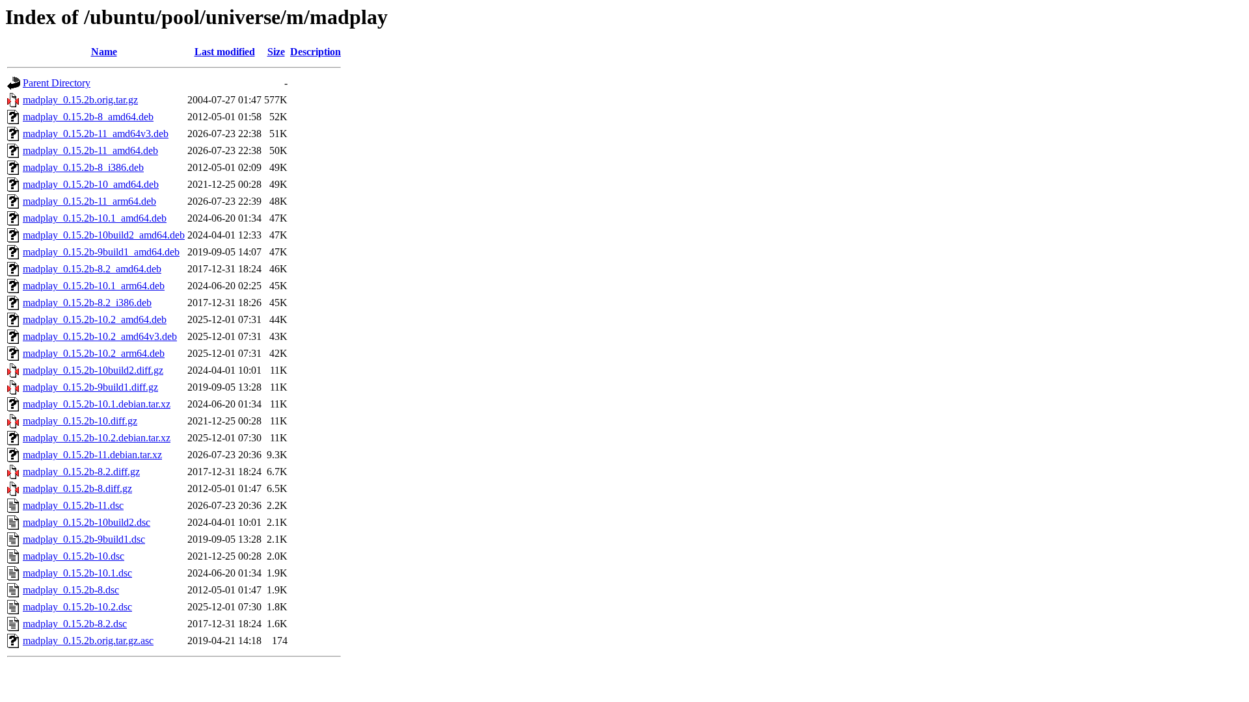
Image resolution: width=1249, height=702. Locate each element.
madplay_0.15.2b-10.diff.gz (80, 420)
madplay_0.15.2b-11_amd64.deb (90, 150)
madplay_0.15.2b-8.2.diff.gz (81, 471)
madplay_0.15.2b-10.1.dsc (77, 572)
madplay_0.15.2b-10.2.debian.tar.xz (96, 437)
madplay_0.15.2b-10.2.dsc (77, 606)
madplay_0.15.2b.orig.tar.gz (80, 99)
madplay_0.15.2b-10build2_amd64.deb (104, 234)
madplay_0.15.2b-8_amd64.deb (88, 116)
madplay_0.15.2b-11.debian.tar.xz (92, 454)
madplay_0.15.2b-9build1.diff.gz (90, 387)
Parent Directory (56, 82)
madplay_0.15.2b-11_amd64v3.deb (95, 133)
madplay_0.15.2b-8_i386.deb (83, 167)
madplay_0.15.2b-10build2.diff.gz (93, 370)
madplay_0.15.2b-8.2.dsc (75, 623)
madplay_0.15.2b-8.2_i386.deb (87, 302)
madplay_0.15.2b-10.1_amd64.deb (95, 218)
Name (104, 51)
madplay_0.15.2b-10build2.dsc (86, 522)
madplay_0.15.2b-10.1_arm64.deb (94, 285)
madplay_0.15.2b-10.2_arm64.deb (94, 353)
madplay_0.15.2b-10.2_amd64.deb (95, 319)
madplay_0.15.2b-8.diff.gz (77, 488)
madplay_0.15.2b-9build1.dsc (84, 539)
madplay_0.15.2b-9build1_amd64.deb (101, 251)
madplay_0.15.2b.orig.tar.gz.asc (88, 640)
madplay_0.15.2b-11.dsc (73, 505)
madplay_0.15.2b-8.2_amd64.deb (92, 268)
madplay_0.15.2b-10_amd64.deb (91, 184)
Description (315, 51)
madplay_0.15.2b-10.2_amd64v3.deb (100, 336)
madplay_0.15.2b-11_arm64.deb (89, 201)
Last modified (225, 51)
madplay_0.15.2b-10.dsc (73, 556)
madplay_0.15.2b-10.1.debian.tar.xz (96, 404)
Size (276, 51)
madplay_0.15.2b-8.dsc (71, 589)
